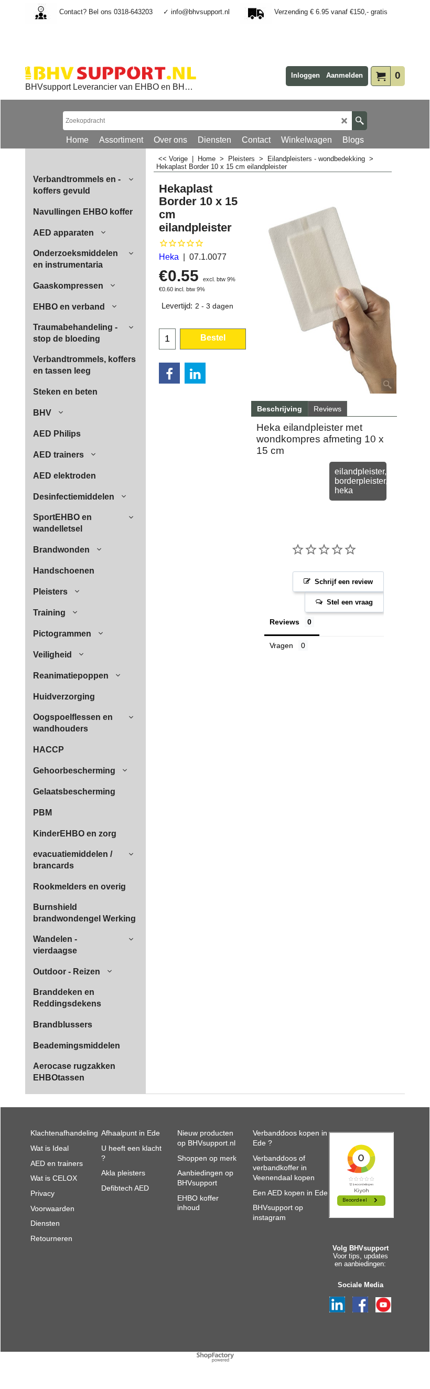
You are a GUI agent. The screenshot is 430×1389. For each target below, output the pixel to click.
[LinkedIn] (195, 373)
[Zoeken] (359, 120)
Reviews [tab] (284, 622)
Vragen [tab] (281, 645)
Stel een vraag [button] (350, 602)
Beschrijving (279, 409)
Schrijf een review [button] (344, 582)
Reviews (327, 409)
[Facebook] (169, 373)
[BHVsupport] (110, 73)
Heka (169, 256)
